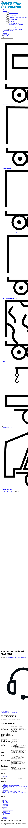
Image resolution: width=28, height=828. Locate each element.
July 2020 (5, 800)
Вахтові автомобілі (8, 491)
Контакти (5, 35)
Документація (6, 34)
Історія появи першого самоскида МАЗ (12, 791)
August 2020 (6, 799)
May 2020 (5, 802)
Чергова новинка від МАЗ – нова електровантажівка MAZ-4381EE (11, 784)
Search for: (3, 778)
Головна (5, 9)
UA (1, 1)
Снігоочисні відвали (13, 27)
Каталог (5, 11)
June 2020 (5, 801)
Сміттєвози (11, 25)
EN (3, 1)
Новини (5, 776)
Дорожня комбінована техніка (16, 24)
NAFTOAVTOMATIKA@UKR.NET (9, 712)
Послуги (5, 33)
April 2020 (5, 804)
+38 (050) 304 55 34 (5, 711)
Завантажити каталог (8, 30)
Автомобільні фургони (11, 657)
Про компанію (6, 31)
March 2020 (5, 805)
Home (2, 491)
